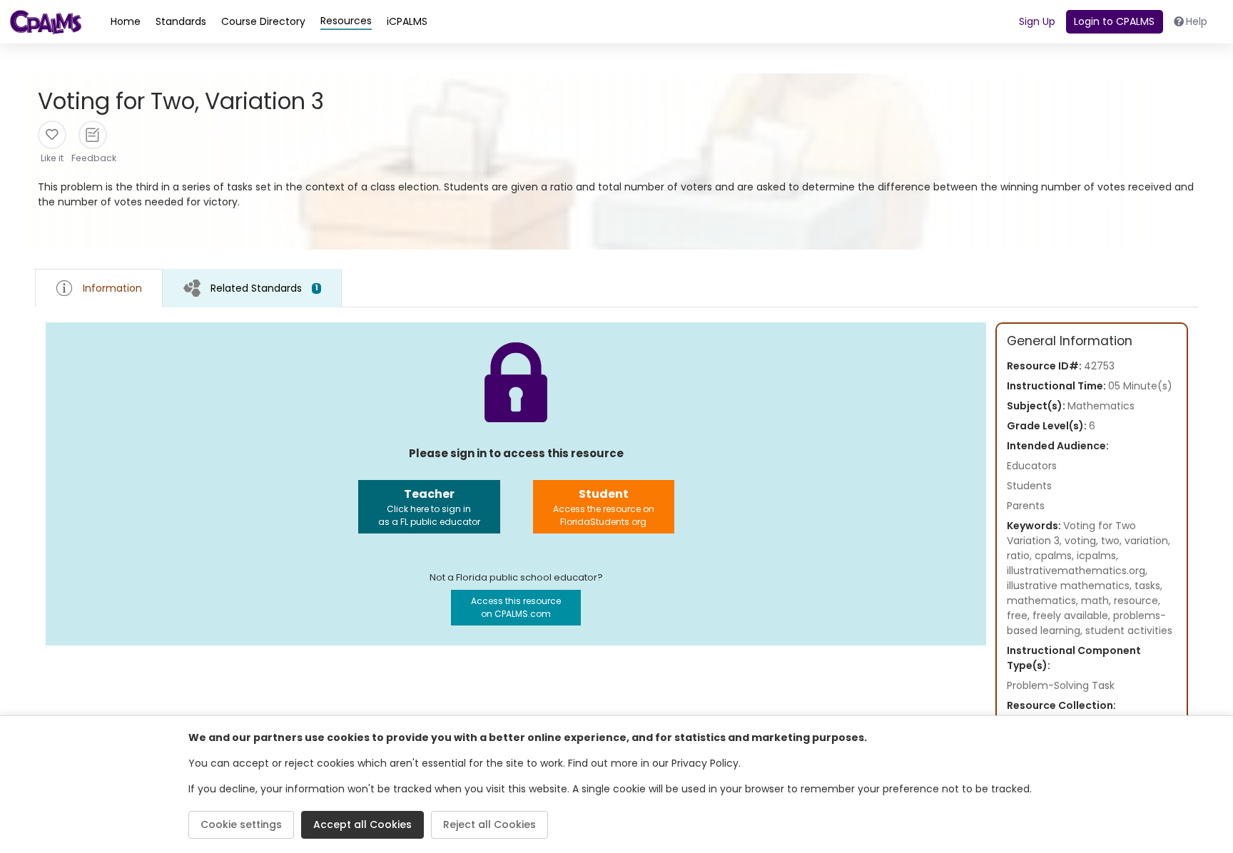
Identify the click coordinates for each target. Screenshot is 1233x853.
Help (1196, 21)
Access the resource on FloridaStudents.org (603, 507)
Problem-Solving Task (1061, 685)
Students (1029, 486)
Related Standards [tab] (264, 288)
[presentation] (252, 288)
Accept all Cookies (362, 824)
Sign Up (1037, 21)
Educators (1032, 466)
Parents (1026, 506)
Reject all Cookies (489, 824)
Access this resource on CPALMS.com (516, 607)
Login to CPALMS (1114, 21)
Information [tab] (112, 288)
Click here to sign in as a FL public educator (429, 507)
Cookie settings (241, 824)
